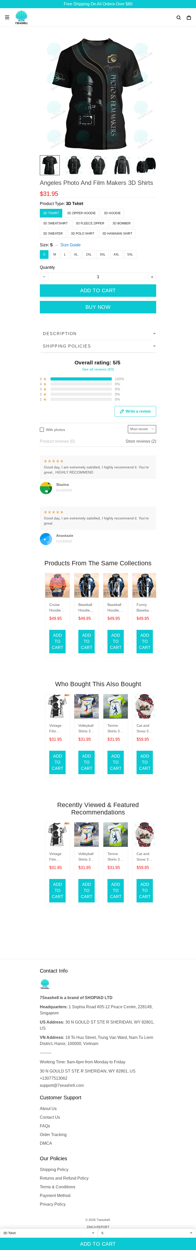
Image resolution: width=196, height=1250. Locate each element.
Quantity (47, 267)
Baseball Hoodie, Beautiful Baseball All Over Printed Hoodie (85, 608)
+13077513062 (53, 1078)
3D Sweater (53, 233)
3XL (102, 254)
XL (76, 254)
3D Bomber (122, 223)
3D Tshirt (74, 203)
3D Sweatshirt (55, 223)
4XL (116, 254)
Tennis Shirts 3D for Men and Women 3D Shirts (114, 728)
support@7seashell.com (62, 1085)
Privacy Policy (53, 1204)
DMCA (46, 1143)
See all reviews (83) (98, 369)
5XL (130, 254)
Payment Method (55, 1195)
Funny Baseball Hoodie (143, 608)
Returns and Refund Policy (64, 1178)
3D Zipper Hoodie (81, 213)
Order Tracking (53, 1134)
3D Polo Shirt (82, 233)
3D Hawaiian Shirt (117, 233)
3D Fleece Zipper (90, 223)
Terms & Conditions (57, 1187)
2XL (89, 254)
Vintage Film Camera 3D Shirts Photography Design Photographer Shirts (56, 728)
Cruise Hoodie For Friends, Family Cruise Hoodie (56, 608)
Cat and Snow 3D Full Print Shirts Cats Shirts (144, 728)
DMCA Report (98, 1227)
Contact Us (50, 1117)
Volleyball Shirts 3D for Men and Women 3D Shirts (85, 728)
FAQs (45, 1126)
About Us (48, 1108)
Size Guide (70, 245)
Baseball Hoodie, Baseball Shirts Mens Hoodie (114, 608)
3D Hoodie (112, 213)
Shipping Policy (54, 1169)
